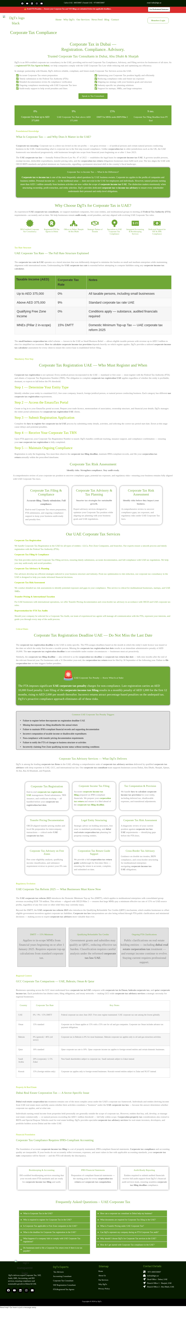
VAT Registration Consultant (64, 1285)
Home (59, 19)
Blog (106, 19)
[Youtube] (27, 3)
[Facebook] (22, 3)
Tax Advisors (58, 1272)
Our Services (83, 19)
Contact (115, 19)
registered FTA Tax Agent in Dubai (32, 65)
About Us (102, 1275)
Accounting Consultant (62, 1276)
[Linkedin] (32, 3)
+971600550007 (99, 3)
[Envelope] (42, 3)
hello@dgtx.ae (156, 3)
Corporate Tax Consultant (63, 1281)
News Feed (97, 19)
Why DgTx (69, 19)
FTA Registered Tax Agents (63, 1289)
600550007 (78, 3)
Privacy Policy (104, 1289)
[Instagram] (37, 3)
